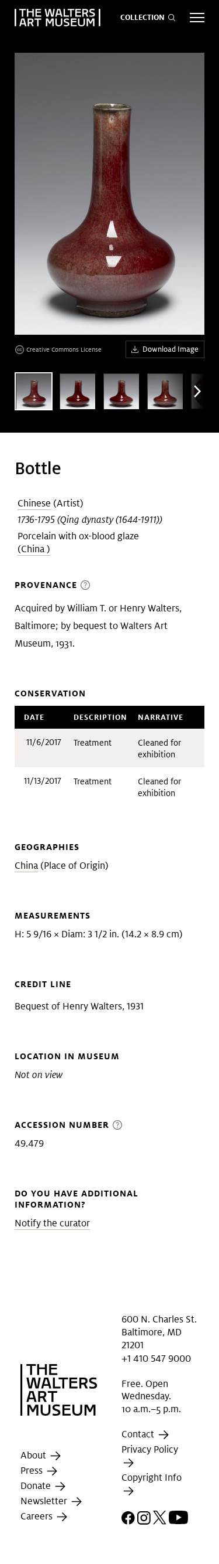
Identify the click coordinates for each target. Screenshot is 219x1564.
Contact (139, 1434)
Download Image (170, 349)
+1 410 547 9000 (156, 1358)
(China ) (34, 549)
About (34, 1456)
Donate (36, 1486)
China (26, 865)
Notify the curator (52, 1223)
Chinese (34, 503)
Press (32, 1471)
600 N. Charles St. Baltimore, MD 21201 (159, 1332)
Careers (37, 1517)
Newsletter (44, 1501)
